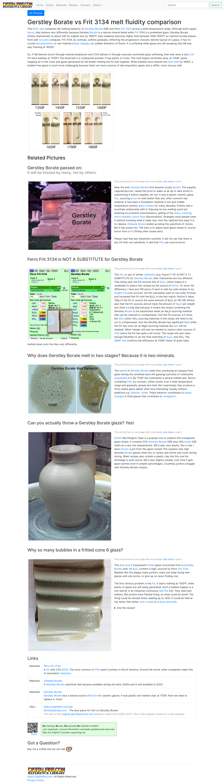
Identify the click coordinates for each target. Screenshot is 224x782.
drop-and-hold (168, 601)
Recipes (73, 5)
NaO (179, 303)
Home (39, 5)
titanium (135, 392)
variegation (169, 396)
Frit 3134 (126, 28)
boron (30, 32)
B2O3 (65, 669)
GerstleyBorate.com (55, 710)
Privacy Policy (35, 780)
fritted (150, 565)
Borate (93, 32)
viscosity (44, 39)
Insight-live (120, 292)
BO (163, 281)
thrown (125, 449)
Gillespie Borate (136, 223)
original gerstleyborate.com (78, 714)
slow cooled (146, 601)
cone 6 (128, 565)
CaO (116, 333)
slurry (177, 212)
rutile (144, 392)
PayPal (34, 734)
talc (176, 325)
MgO (187, 322)
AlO (170, 336)
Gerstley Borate (94, 28)
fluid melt (173, 61)
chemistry (149, 274)
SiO (121, 318)
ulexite (123, 370)
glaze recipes (146, 205)
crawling (186, 212)
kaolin (187, 441)
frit (132, 231)
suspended (120, 377)
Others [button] (97, 5)
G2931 (118, 438)
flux (116, 198)
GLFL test (38, 28)
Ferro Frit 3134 (52, 665)
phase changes (80, 43)
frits (161, 242)
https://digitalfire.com (39, 776)
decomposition (44, 43)
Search (216, 5)
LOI (192, 54)
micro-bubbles (122, 216)
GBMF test (120, 340)
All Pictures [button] (35, 13)
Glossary (85, 5)
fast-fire (163, 590)
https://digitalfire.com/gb (58, 706)
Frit (136, 32)
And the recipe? (126, 607)
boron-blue (138, 216)
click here (168, 181)
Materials (61, 5)
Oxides (50, 5)
